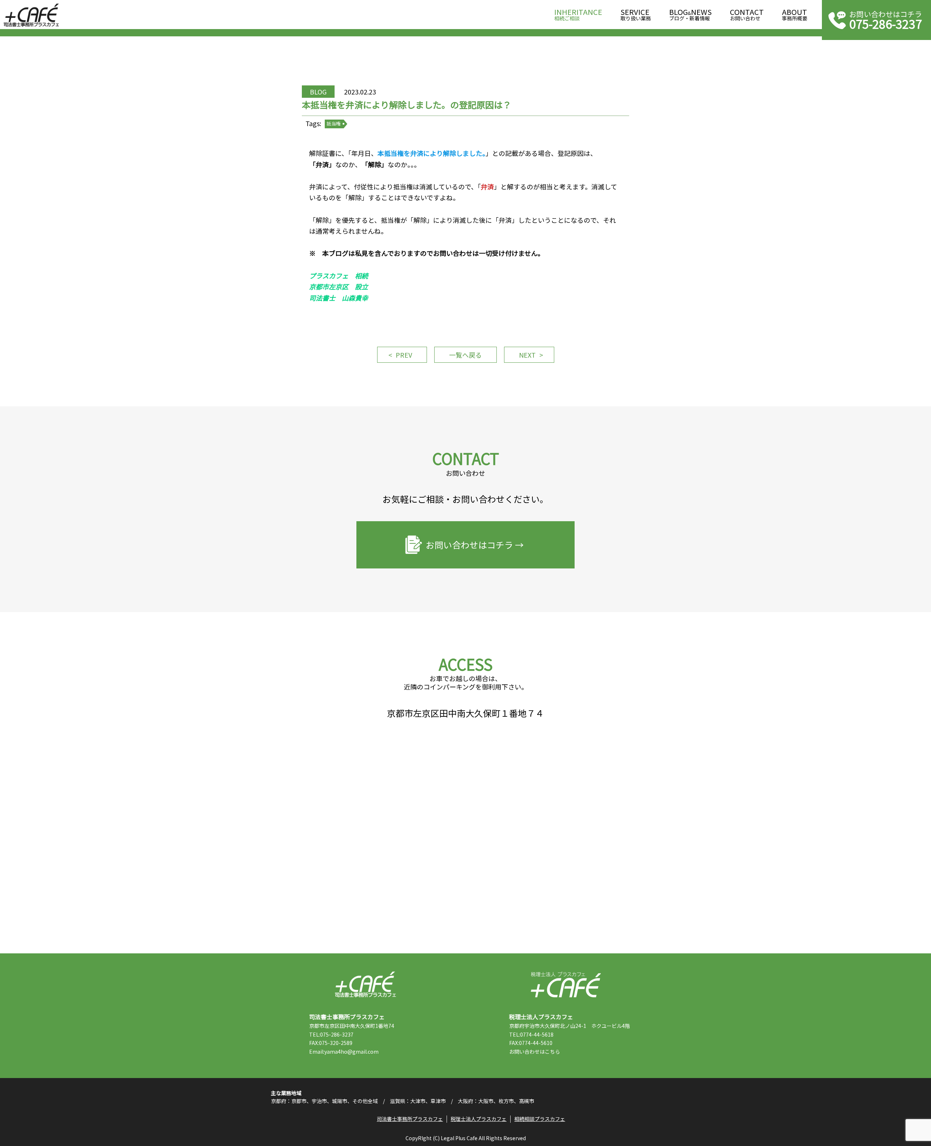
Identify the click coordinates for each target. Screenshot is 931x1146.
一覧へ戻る (465, 354)
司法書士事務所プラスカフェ (31, 15)
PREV (404, 354)
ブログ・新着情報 (690, 15)
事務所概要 (794, 15)
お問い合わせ (747, 15)
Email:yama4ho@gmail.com (344, 1051)
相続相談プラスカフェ (539, 1118)
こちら (552, 1051)
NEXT (527, 354)
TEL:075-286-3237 (331, 1034)
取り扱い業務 (635, 15)
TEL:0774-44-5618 (531, 1034)
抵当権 (334, 123)
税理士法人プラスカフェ (566, 984)
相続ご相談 (578, 15)
